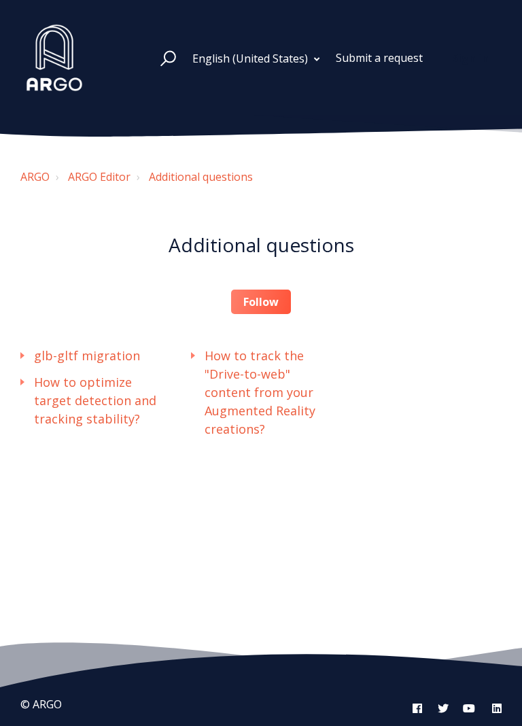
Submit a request (379, 57)
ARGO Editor (99, 176)
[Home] (54, 58)
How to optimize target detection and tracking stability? (95, 400)
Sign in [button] (470, 57)
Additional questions (201, 176)
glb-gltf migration (87, 355)
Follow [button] (261, 301)
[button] (162, 58)
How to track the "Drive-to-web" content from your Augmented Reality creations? (260, 392)
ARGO (35, 176)
